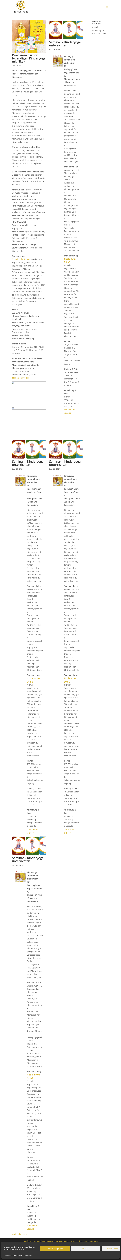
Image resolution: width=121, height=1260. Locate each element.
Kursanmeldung (62, 1241)
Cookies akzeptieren (55, 1248)
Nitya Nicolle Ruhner (21, 259)
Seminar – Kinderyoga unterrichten (65, 43)
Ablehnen (86, 1248)
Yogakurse (27, 1241)
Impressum (28, 1255)
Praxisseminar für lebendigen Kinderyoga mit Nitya (28, 58)
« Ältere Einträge (19, 1234)
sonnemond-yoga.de (21, 377)
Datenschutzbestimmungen (14, 1255)
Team (73, 1241)
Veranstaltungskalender (43, 1241)
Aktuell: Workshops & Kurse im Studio (99, 30)
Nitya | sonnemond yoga (88, 1241)
